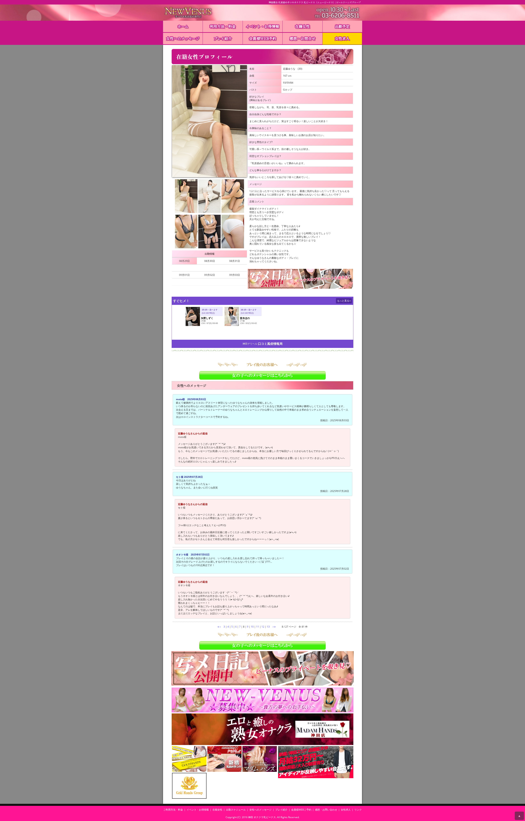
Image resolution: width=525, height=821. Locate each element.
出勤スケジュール (236, 809)
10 (252, 626)
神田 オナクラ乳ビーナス (262, 817)
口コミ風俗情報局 (270, 344)
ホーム (182, 26)
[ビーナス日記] (300, 279)
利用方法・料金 (223, 26)
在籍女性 (302, 26)
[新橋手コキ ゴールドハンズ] (189, 759)
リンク (358, 809)
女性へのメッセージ (182, 38)
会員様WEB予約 (262, 38)
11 (257, 626)
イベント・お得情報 (262, 26)
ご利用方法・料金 (173, 809)
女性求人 (342, 38)
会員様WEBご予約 (301, 809)
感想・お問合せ (302, 38)
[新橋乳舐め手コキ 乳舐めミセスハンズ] (224, 759)
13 (268, 626)
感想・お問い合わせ (326, 809)
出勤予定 (342, 26)
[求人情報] (262, 700)
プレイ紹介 (223, 38)
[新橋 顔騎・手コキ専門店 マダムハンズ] (259, 759)
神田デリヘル (250, 343)
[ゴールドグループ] (189, 786)
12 (262, 626)
